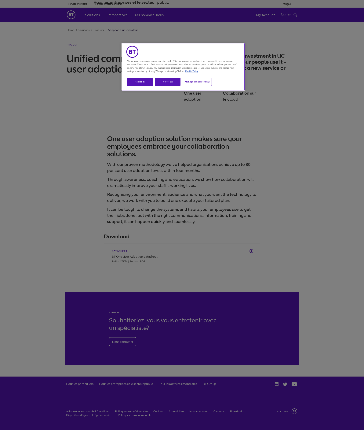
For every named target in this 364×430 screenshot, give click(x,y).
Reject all (168, 81)
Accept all (140, 81)
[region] (183, 67)
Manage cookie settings (197, 81)
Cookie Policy (191, 71)
